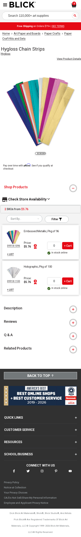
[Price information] (35, 246)
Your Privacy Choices (15, 492)
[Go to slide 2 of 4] (39, 153)
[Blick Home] (22, 5)
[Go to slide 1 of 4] (36, 153)
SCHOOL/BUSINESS (18, 454)
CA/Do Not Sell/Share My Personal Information (30, 497)
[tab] (40, 187)
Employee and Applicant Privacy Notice (26, 502)
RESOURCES (13, 442)
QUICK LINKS (13, 417)
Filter (55, 219)
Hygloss (5, 53)
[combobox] (24, 218)
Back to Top (38, 376)
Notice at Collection (15, 487)
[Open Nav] (5, 4)
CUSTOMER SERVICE (19, 430)
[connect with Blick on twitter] (28, 473)
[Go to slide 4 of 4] (44, 153)
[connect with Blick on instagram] (42, 473)
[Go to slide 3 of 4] (41, 153)
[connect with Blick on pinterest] (56, 473)
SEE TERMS (58, 26)
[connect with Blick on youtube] (70, 473)
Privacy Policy (11, 482)
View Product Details (69, 58)
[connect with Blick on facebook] (14, 473)
